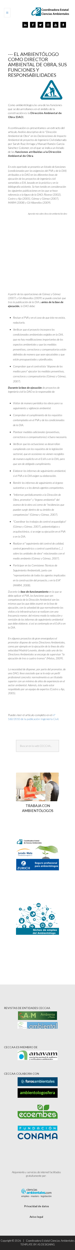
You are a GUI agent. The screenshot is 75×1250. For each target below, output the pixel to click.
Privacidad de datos (36, 1206)
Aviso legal (36, 1216)
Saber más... (39, 869)
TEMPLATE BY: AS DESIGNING (37, 1244)
